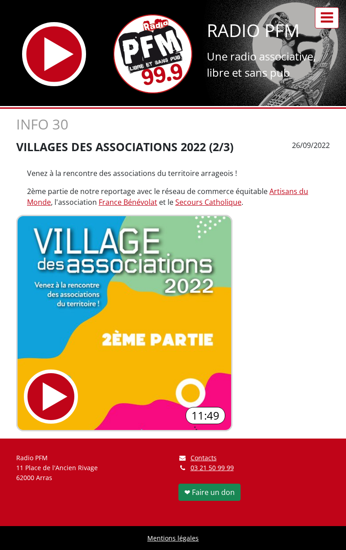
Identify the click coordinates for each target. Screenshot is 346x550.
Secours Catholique (208, 202)
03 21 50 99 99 (212, 467)
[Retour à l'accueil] (153, 53)
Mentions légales (173, 538)
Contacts (204, 457)
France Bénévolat (128, 202)
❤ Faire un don (209, 492)
